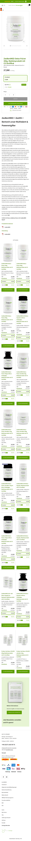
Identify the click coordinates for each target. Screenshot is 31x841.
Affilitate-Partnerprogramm (7, 797)
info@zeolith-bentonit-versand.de (9, 748)
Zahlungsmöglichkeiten (13, 142)
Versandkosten (4, 278)
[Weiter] (26, 45)
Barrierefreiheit (5, 792)
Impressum (4, 784)
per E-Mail (13, 140)
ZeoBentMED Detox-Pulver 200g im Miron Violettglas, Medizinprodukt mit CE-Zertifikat (7, 539)
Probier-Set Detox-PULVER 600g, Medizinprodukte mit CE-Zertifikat (7, 653)
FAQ (2, 815)
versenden (10, 146)
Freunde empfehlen (6, 800)
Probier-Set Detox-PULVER (7, 205)
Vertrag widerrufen (6, 825)
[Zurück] (4, 45)
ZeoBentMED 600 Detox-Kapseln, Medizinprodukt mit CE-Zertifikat (23, 537)
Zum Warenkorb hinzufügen (15, 103)
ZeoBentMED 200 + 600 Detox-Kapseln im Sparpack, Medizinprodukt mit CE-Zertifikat (7, 596)
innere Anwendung (17, 133)
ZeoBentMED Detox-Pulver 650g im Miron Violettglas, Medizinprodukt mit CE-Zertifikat (7, 375)
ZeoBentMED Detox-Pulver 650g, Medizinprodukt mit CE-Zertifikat (7, 318)
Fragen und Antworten (14, 712)
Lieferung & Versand (6, 817)
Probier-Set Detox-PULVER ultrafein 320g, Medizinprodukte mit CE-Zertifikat (23, 654)
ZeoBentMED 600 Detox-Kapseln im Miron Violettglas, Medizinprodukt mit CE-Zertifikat (22, 597)
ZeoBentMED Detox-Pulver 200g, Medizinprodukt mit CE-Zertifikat (7, 266)
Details (16, 99)
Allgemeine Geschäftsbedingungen (9, 787)
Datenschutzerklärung (6, 790)
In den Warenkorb (8, 289)
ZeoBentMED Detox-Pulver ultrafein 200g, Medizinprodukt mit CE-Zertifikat (22, 432)
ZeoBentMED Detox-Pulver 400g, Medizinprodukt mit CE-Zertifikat (15, 61)
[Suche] (4, 5)
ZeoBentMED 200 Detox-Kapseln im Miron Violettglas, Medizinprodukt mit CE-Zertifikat (22, 319)
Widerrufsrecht (5, 795)
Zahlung (3, 820)
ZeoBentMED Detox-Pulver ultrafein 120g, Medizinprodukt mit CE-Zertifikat (7, 432)
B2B (2, 803)
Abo (2, 805)
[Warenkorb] (28, 5)
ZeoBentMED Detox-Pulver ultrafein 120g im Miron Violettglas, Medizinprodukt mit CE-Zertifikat (7, 487)
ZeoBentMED (7, 227)
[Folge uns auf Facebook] (3, 777)
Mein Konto (4, 812)
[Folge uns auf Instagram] (6, 777)
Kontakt (3, 823)
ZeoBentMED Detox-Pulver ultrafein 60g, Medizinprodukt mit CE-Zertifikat (22, 374)
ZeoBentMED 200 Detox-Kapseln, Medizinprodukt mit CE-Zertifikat (23, 485)
